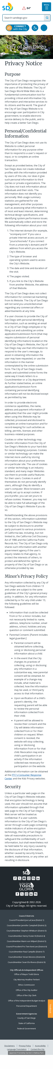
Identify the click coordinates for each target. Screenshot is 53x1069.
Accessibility (40, 1045)
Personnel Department (26, 1006)
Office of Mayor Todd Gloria (26, 974)
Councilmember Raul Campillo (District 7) (26, 951)
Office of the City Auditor (26, 990)
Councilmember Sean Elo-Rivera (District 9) (26, 962)
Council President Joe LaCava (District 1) (26, 920)
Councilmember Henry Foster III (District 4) (26, 936)
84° (26, 8)
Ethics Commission (26, 984)
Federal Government (26, 1028)
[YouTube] (24, 878)
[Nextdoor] (33, 878)
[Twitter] (19, 878)
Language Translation (16, 1049)
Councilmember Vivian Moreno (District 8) (26, 957)
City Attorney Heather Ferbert (27, 979)
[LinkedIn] (38, 878)
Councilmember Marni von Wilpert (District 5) (26, 941)
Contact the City (37, 1049)
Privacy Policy (25, 1045)
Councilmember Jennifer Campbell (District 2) (26, 925)
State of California (26, 1023)
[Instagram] (29, 878)
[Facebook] (15, 878)
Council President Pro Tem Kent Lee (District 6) (26, 946)
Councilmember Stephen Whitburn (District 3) (26, 930)
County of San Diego (26, 1018)
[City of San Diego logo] (7, 6)
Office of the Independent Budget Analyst (26, 1000)
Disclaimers (9, 1045)
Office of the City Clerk (26, 995)
